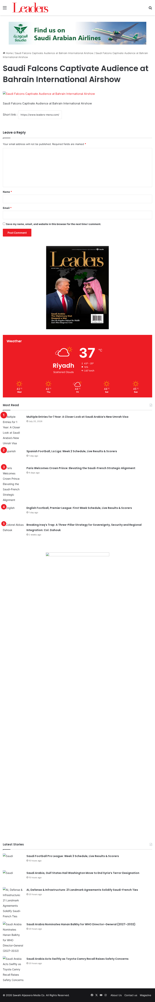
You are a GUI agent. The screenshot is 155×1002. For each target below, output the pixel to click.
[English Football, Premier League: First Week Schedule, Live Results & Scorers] (13, 512)
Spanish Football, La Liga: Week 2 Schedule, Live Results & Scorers (71, 451)
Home (9, 53)
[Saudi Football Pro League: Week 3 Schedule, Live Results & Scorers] (13, 860)
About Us (116, 995)
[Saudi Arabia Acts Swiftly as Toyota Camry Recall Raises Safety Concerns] (13, 969)
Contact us (130, 995)
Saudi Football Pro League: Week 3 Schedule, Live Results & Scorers (72, 856)
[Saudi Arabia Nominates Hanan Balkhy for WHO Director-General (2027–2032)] (13, 937)
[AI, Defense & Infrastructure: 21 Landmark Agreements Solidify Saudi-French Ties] (13, 903)
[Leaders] (30, 8)
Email (7, 207)
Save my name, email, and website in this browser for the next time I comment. (53, 224)
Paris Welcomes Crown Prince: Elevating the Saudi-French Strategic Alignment (80, 468)
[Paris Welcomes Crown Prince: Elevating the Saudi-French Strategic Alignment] (13, 484)
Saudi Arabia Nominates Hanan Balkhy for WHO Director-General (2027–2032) (81, 924)
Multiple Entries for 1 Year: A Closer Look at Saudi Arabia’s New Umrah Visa (77, 417)
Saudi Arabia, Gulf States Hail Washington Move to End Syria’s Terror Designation (82, 873)
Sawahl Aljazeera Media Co (28, 995)
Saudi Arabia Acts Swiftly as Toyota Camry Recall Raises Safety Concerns (77, 959)
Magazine (145, 995)
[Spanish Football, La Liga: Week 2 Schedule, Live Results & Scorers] (13, 456)
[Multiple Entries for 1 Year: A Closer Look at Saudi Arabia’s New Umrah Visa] (13, 430)
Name (7, 191)
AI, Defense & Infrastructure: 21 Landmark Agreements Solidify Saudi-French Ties (82, 890)
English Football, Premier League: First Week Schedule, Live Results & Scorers (79, 508)
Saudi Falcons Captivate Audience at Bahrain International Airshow (54, 53)
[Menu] (5, 9)
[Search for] (150, 9)
